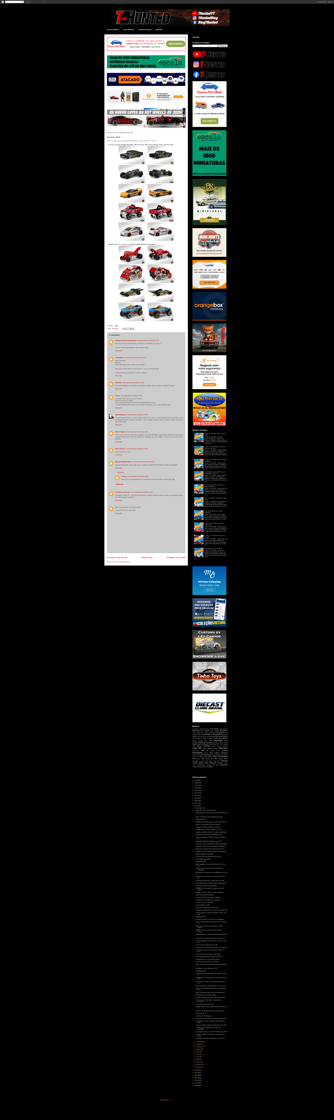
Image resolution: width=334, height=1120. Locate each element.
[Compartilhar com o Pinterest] (133, 328)
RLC (194, 759)
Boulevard (196, 731)
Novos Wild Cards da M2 (203, 859)
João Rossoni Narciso (122, 492)
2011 (196, 1080)
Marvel (216, 748)
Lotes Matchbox (128, 29)
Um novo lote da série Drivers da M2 (206, 945)
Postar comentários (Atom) (121, 562)
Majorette (210, 748)
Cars (193, 732)
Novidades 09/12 (201, 971)
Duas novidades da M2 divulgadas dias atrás (209, 817)
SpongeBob (201, 761)
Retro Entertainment (220, 757)
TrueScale (208, 765)
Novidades (115, 328)
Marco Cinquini (120, 432)
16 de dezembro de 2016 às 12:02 (148, 340)
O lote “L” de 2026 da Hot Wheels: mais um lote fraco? (215, 447)
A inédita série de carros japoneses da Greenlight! (211, 851)
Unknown (118, 382)
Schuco (208, 758)
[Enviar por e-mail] (123, 328)
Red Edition (208, 756)
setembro (199, 1046)
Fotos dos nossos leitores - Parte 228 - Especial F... (211, 1018)
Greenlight (218, 740)
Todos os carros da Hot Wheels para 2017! (209, 856)
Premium (224, 753)
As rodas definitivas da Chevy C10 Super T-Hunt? (211, 997)
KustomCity (219, 746)
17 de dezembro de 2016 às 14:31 (142, 492)
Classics (198, 732)
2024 (196, 785)
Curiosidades (206, 734)
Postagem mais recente (117, 557)
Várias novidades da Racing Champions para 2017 (211, 1025)
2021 (196, 793)
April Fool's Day (205, 729)
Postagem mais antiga (175, 557)
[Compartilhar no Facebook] (130, 328)
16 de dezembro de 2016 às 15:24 (137, 414)
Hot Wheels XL (215, 744)
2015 (196, 1070)
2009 (196, 1085)
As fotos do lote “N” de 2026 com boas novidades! (215, 485)
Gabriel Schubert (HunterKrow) (126, 340)
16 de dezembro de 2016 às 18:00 (137, 449)
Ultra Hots (215, 765)
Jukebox (213, 746)
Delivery (194, 736)
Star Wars (209, 761)
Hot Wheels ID (205, 744)
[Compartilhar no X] (128, 328)
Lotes (195, 748)
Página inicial (146, 557)
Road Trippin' (201, 758)
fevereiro (199, 1064)
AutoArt (221, 729)
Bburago (225, 729)
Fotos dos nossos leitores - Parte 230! (207, 907)
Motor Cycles (215, 750)
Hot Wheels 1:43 (221, 742)
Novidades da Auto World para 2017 (207, 968)
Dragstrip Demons (203, 736)
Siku (212, 758)
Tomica (219, 763)
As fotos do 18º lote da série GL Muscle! (208, 827)
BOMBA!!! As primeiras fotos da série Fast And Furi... (211, 822)
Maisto (205, 748)
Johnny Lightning (203, 746)
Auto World (214, 729)
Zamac (210, 767)
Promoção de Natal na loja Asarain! (206, 885)
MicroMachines (195, 750)
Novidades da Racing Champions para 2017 (209, 841)
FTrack (117, 395)
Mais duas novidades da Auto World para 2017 (210, 849)
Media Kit (159, 29)
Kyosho (225, 746)
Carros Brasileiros (221, 731)
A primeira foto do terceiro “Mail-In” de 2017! (209, 829)
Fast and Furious (222, 736)
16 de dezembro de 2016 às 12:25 (135, 357)
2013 (196, 1075)
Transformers (201, 765)
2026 (196, 780)
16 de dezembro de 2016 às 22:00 (143, 462)
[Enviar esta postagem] (116, 325)
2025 (196, 783)
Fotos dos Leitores (221, 738)
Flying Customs (201, 738)
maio (197, 1057)
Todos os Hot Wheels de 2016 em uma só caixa (210, 1011)
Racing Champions (222, 755)
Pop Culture (215, 753)
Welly (203, 766)
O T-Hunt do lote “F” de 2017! (204, 902)
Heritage (195, 742)
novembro (199, 1041)
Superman (216, 761)
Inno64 (225, 744)
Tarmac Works (197, 763)
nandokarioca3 (120, 414)
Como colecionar (209, 732)
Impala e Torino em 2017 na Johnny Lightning (209, 892)
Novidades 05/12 (201, 1013)
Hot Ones (214, 742)
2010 (196, 1083)
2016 (196, 805)
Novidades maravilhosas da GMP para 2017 (209, 834)
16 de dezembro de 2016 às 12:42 (133, 382)
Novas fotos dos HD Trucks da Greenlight (208, 954)
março (198, 1062)
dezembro (199, 808)
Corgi (199, 734)
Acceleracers (195, 729)
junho (198, 1054)
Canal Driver (119, 357)
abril (197, 1059)
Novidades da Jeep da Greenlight (206, 995)
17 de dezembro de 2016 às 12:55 (137, 476)
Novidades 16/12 (201, 916)
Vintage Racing (197, 766)
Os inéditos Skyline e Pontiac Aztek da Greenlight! (211, 883)
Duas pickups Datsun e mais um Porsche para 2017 (211, 1031)
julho (197, 1051)
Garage (194, 740)
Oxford (206, 753)
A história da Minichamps (203, 1016)
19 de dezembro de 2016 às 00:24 (130, 507)
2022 (196, 790)
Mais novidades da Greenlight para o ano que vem (211, 986)
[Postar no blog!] (125, 328)
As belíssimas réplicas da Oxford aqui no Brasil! (210, 880)
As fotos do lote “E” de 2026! (213, 548)
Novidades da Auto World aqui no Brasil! (208, 900)
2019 (196, 798)
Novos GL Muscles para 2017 (205, 1004)
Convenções (219, 733)
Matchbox (223, 748)
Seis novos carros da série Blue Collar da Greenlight (211, 844)
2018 (196, 800)
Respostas (120, 472)
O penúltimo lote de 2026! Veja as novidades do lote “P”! (215, 472)
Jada (193, 746)
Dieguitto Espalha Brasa (123, 462)
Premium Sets (196, 755)
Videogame (223, 765)
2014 (196, 1072)
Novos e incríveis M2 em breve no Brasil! (208, 824)
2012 (196, 1078)
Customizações (216, 734)
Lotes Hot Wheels (113, 29)
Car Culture (205, 731)
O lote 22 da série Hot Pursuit (205, 895)
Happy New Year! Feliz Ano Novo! (206, 810)
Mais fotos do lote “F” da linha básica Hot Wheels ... (211, 846)
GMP (210, 740)
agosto (198, 1049)
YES (206, 766)
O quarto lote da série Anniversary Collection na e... (211, 938)
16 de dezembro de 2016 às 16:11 (137, 432)
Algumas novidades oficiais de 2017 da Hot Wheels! (211, 910)
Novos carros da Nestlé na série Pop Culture (209, 956)
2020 (196, 795)
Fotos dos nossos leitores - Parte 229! (207, 961)
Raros (202, 756)
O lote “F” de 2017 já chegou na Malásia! (208, 897)
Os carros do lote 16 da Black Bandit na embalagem (211, 947)
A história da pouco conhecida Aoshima (207, 959)
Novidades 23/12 (201, 861)
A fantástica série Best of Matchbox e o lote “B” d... (211, 1038)
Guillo (226, 740)
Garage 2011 (202, 740)
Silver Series (218, 758)
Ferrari (194, 738)
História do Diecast (144, 29)
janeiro (198, 1067)
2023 (196, 788)
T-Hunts (224, 761)
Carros (212, 731)
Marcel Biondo (120, 449)
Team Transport (210, 763)
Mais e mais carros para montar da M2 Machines (210, 992)
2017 (196, 803)
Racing (214, 755)
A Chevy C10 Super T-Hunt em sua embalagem (210, 919)
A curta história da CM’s (203, 905)
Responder (118, 350)
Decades (225, 734)
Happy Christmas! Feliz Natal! (204, 854)
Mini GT (205, 750)
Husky (221, 744)
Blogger (171, 1100)
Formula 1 (210, 738)
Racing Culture (196, 756)
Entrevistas (211, 736)
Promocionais (206, 755)
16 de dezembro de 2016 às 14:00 (131, 395)
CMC (202, 732)
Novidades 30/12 (201, 819)
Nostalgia (225, 750)
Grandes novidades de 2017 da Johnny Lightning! (211, 832)
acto (116, 507)
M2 (200, 748)
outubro (198, 1044)
